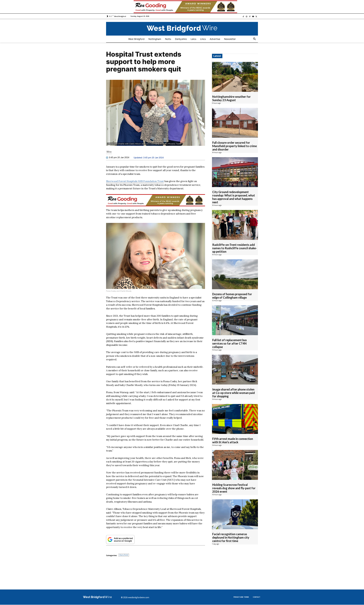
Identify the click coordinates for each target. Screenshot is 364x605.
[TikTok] (243, 16)
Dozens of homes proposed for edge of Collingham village (232, 295)
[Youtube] (253, 16)
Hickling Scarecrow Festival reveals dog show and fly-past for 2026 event (234, 488)
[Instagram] (246, 16)
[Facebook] (250, 16)
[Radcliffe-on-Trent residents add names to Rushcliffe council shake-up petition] (235, 225)
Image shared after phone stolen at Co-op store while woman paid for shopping (233, 393)
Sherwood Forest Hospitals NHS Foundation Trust (135, 181)
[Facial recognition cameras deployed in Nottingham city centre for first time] (235, 514)
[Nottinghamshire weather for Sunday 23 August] (235, 77)
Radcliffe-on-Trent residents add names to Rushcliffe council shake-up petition (234, 248)
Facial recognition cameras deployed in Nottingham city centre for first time (230, 537)
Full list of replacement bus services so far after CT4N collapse (229, 343)
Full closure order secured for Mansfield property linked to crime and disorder (234, 146)
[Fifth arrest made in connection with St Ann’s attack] (235, 419)
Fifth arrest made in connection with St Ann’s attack (232, 440)
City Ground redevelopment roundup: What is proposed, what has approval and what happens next (233, 197)
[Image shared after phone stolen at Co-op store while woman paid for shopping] (235, 370)
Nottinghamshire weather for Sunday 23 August (231, 98)
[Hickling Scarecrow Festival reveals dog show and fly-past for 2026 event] (235, 465)
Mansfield (123, 555)
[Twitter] (256, 16)
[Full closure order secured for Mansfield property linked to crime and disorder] (235, 123)
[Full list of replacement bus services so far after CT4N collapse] (235, 320)
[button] (254, 39)
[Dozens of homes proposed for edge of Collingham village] (235, 274)
